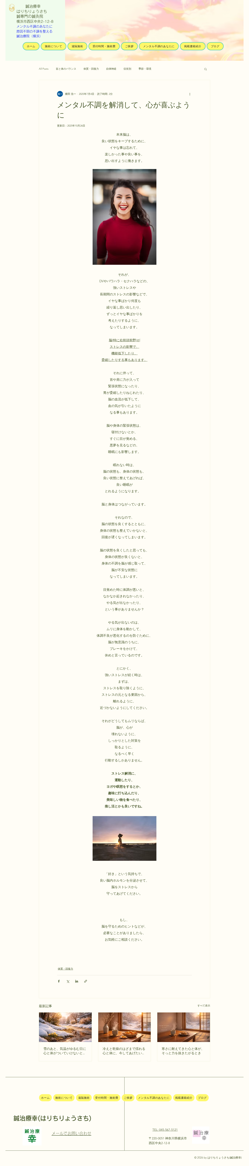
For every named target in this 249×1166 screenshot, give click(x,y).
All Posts (43, 68)
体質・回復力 (91, 68)
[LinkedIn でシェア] (76, 981)
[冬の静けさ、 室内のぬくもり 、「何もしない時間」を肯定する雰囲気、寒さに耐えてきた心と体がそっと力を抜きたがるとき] (183, 1027)
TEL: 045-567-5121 (165, 1130)
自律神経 (111, 68)
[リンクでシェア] (85, 981)
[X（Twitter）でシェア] (67, 981)
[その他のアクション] (190, 94)
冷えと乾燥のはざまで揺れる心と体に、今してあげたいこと (124, 1051)
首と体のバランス (66, 68)
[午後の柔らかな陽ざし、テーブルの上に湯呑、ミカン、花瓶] (124, 1027)
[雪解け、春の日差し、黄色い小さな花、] (65, 1027)
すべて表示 (203, 1005)
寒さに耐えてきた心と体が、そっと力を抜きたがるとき (183, 1051)
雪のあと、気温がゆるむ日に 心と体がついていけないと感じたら (64, 1051)
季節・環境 (145, 68)
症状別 (127, 68)
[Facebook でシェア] (59, 981)
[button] (205, 68)
